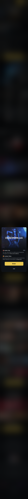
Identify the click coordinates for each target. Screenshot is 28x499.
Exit (14, 268)
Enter (14, 263)
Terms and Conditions (14, 253)
